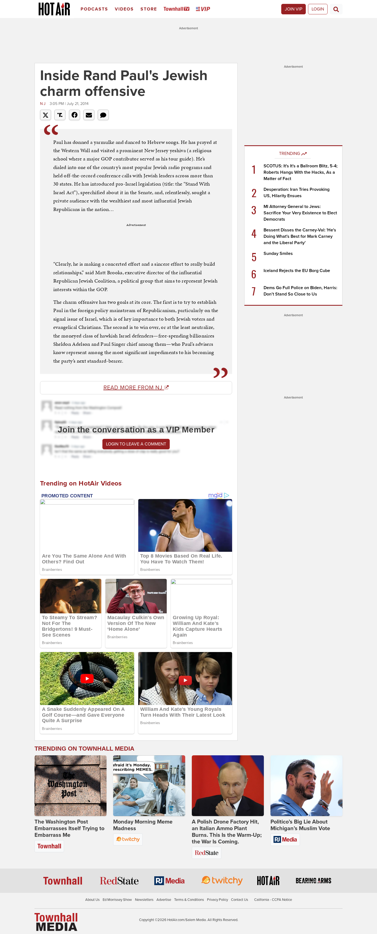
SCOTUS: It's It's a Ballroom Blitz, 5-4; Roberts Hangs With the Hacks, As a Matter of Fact (301, 172)
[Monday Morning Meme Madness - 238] (149, 785)
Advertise (163, 900)
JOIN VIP (293, 9)
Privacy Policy (217, 900)
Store (148, 9)
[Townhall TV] (177, 9)
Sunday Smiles (278, 253)
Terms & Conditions (189, 900)
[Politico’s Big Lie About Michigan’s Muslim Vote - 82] (306, 785)
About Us (92, 900)
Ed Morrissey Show (117, 900)
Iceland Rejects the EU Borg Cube (297, 270)
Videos (124, 9)
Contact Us (239, 900)
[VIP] (204, 9)
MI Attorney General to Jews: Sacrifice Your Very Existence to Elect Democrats (300, 213)
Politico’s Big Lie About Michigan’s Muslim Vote (300, 825)
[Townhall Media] (55, 922)
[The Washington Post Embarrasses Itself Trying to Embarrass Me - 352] (70, 785)
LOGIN (318, 9)
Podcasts (94, 9)
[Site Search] (336, 9)
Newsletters (144, 900)
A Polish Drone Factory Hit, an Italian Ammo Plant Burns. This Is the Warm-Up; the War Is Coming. (227, 832)
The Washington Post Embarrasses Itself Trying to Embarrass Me (69, 828)
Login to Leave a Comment (136, 444)
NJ (44, 103)
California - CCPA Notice (273, 900)
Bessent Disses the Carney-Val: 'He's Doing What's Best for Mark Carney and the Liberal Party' (300, 236)
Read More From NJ (133, 387)
